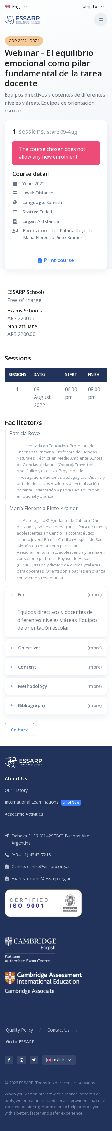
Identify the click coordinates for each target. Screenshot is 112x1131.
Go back (19, 730)
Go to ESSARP (20, 1042)
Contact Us (58, 1030)
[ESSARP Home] (31, 19)
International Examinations (42, 802)
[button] (56, 594)
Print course (58, 260)
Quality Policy (19, 1030)
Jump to (89, 6)
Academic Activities (24, 814)
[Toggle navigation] (100, 19)
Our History (16, 790)
